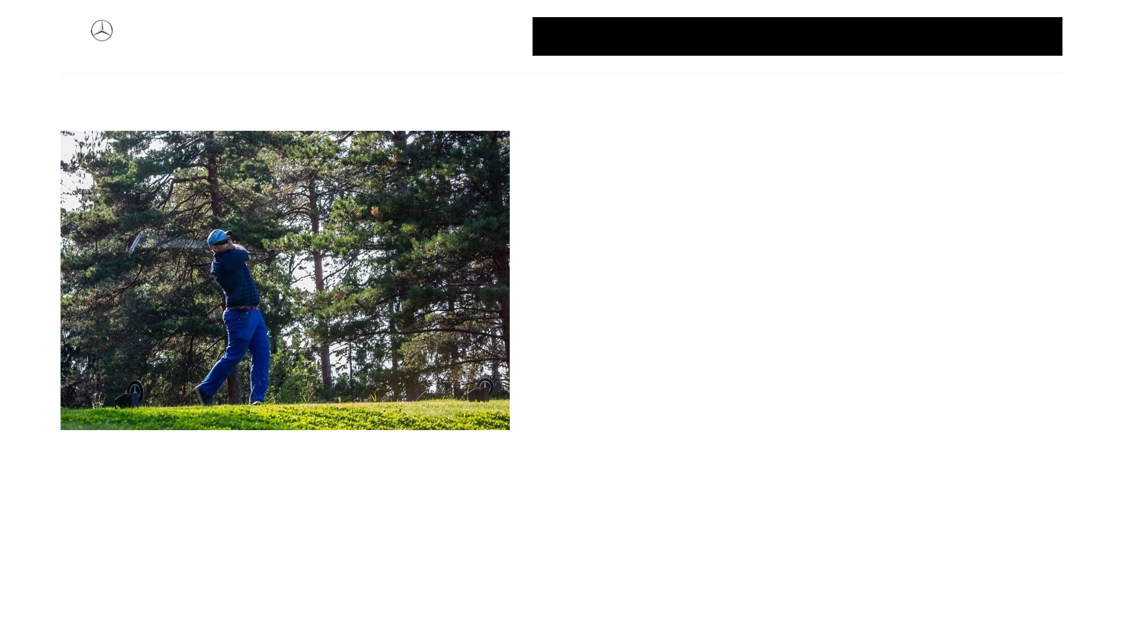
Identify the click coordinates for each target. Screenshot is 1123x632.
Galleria (558, 36)
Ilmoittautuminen (641, 36)
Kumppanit (783, 36)
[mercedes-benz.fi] (102, 37)
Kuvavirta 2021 (836, 36)
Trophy (970, 36)
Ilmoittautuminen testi (717, 36)
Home (591, 36)
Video (1039, 36)
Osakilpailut (890, 36)
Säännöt (934, 36)
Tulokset (1006, 36)
